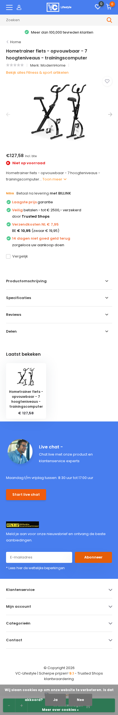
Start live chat (26, 494)
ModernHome (53, 65)
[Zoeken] (109, 20)
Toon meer (53, 179)
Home (15, 42)
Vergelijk (20, 256)
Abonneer (93, 557)
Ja (55, 699)
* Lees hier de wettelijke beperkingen (35, 568)
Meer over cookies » (60, 709)
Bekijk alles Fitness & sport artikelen (37, 72)
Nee (80, 699)
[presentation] (8, 114)
